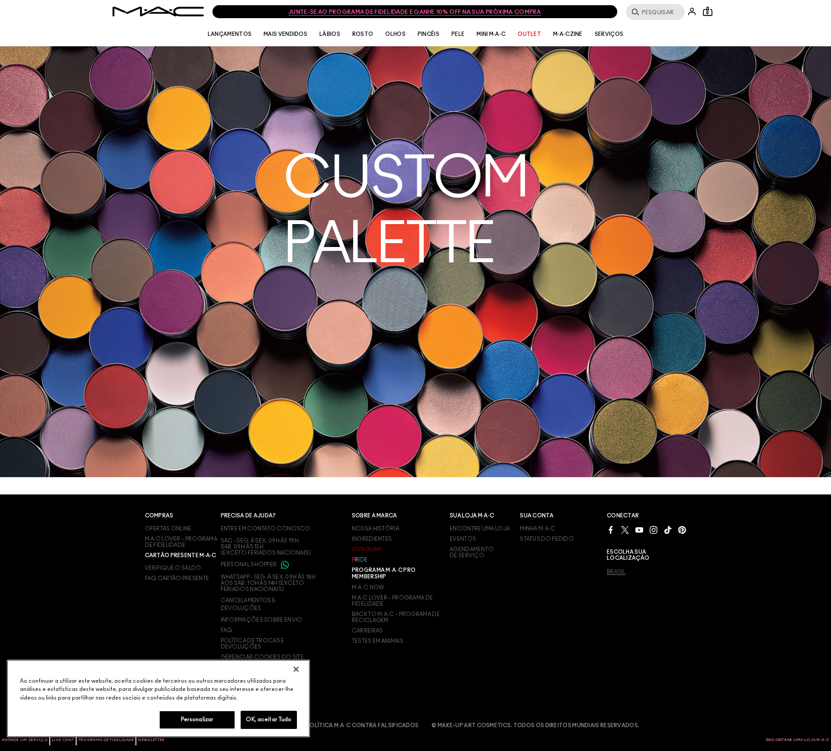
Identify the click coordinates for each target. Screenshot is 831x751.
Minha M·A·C (537, 528)
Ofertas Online (168, 528)
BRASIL (616, 571)
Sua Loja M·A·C (472, 515)
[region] (158, 698)
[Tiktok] (668, 530)
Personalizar (197, 719)
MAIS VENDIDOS (285, 34)
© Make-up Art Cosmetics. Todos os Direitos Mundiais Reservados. (535, 725)
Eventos (463, 539)
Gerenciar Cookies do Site (262, 657)
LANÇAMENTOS (229, 34)
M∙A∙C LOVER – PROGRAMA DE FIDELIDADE (181, 542)
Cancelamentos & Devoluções (248, 604)
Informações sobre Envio (262, 620)
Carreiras (367, 630)
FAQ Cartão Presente (177, 578)
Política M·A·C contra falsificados (362, 725)
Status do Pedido (547, 539)
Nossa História (375, 528)
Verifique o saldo (173, 568)
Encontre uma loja (480, 528)
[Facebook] (611, 530)
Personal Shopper (249, 564)
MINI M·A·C (491, 34)
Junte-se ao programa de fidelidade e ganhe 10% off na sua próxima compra (414, 12)
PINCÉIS (428, 34)
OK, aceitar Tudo (268, 719)
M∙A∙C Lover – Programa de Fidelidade (392, 601)
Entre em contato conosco (265, 528)
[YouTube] (639, 530)
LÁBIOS (329, 34)
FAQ (226, 630)
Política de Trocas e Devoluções (252, 643)
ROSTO (363, 34)
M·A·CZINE (568, 34)
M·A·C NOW (368, 587)
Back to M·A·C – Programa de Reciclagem (396, 617)
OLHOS (395, 34)
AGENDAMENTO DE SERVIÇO (471, 552)
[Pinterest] (682, 530)
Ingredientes (372, 539)
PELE (457, 34)
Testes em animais (377, 641)
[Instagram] (653, 530)
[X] (625, 530)
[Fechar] (296, 669)
